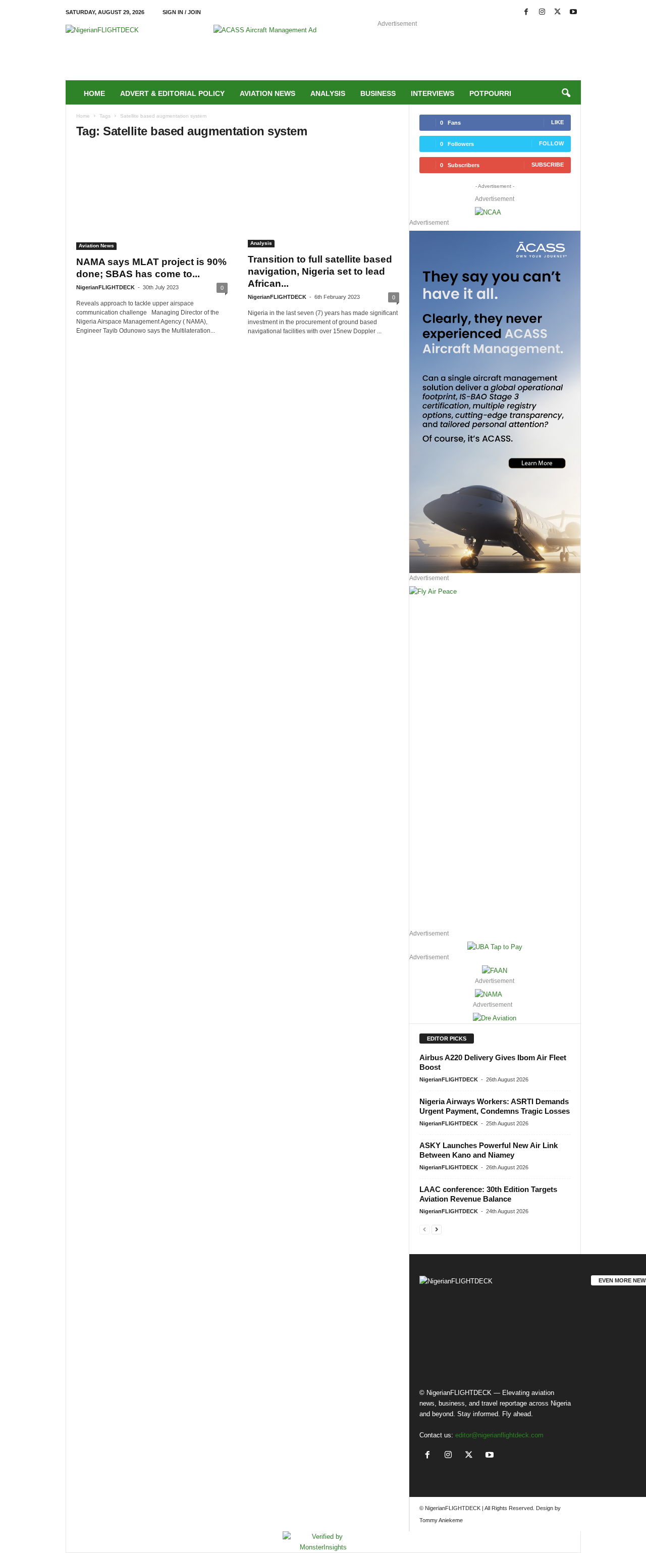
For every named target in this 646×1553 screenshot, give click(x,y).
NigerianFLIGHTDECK (105, 287)
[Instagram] (542, 12)
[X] (558, 12)
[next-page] (437, 1229)
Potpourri (490, 93)
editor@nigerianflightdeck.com (499, 1435)
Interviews (432, 93)
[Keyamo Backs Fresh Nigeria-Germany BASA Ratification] (616, 1365)
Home (94, 93)
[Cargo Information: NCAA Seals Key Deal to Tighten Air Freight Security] (616, 1413)
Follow (551, 143)
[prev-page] (424, 1229)
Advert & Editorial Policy (172, 93)
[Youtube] (573, 12)
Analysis (327, 93)
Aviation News (267, 93)
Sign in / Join (182, 12)
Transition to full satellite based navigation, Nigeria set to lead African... (320, 271)
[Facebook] (526, 12)
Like (557, 122)
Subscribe (547, 165)
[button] (566, 93)
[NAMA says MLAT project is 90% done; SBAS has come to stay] (152, 199)
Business (378, 93)
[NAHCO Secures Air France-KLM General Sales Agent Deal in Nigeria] (616, 1315)
